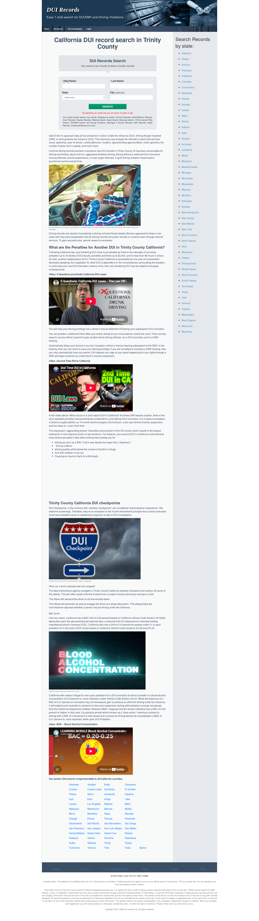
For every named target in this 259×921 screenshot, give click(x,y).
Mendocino (93, 809)
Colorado (186, 81)
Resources (58, 29)
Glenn (90, 794)
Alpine (142, 847)
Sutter (72, 843)
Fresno (72, 794)
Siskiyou (73, 838)
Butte (107, 784)
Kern (89, 799)
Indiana (185, 127)
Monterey (92, 813)
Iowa (184, 133)
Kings (107, 799)
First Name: (69, 81)
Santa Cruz (110, 833)
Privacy (85, 869)
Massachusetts (189, 167)
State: (65, 92)
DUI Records (63, 9)
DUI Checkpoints (75, 29)
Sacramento (75, 823)
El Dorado (130, 789)
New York (187, 229)
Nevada (129, 813)
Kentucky (186, 144)
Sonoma (108, 838)
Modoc (128, 809)
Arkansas (187, 70)
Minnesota (187, 178)
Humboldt (109, 794)
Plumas (108, 818)
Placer (90, 818)
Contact (174, 869)
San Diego (130, 823)
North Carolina (189, 235)
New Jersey (188, 218)
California (187, 76)
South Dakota (189, 280)
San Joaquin (94, 828)
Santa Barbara (77, 833)
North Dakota (189, 240)
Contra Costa (94, 789)
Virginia (186, 309)
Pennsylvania (189, 263)
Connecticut (188, 87)
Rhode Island (189, 269)
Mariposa (74, 809)
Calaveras (130, 784)
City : (117, 92)
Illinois (185, 121)
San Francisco (76, 828)
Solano (91, 838)
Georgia (186, 104)
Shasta (128, 833)
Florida (185, 98)
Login (88, 29)
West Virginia (189, 320)
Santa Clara (93, 833)
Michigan (186, 172)
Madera (108, 804)
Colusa (73, 789)
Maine (185, 155)
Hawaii (185, 110)
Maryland (186, 161)
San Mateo (130, 828)
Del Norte (109, 789)
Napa (107, 813)
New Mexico (188, 223)
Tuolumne (74, 847)
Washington (188, 314)
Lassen (73, 804)
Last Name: (117, 81)
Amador (91, 784)
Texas (185, 292)
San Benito (93, 823)
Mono (72, 813)
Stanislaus (130, 838)
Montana (186, 195)
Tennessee (187, 286)
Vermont (186, 303)
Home (46, 29)
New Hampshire (190, 212)
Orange (73, 818)
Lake (127, 799)
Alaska (185, 59)
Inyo (71, 799)
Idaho (185, 115)
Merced (108, 809)
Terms (145, 869)
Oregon (185, 257)
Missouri (186, 189)
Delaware (187, 93)
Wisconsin (187, 326)
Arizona (186, 64)
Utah (184, 297)
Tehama (91, 843)
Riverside (130, 818)
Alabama (186, 53)
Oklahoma (187, 252)
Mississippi (187, 184)
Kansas (186, 138)
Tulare (128, 843)
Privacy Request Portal (115, 869)
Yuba (127, 847)
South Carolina (190, 275)
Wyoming (187, 331)
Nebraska (187, 201)
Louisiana (187, 149)
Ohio (184, 246)
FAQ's (203, 869)
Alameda (74, 784)
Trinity (107, 843)
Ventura (91, 847)
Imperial (129, 794)
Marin (128, 804)
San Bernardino (112, 823)
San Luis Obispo (113, 828)
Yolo (106, 847)
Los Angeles (94, 804)
